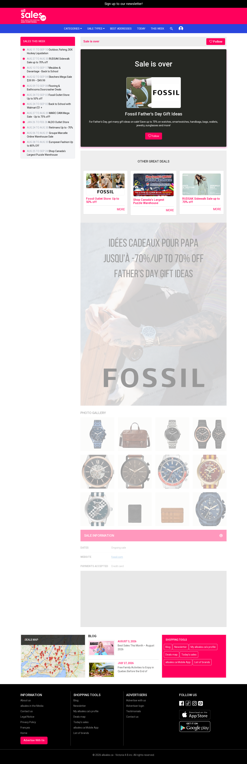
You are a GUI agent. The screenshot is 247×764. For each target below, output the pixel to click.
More (121, 209)
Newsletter (180, 647)
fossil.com (117, 556)
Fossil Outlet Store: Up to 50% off (102, 200)
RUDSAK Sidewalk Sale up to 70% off (201, 200)
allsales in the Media (31, 705)
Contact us (26, 711)
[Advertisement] (153, 599)
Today (141, 28)
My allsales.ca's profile (203, 647)
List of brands (202, 662)
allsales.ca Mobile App (178, 662)
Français (25, 727)
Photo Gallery (93, 413)
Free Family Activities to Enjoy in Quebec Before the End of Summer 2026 (136, 671)
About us (25, 700)
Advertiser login (135, 705)
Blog (168, 647)
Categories (72, 28)
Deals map (171, 654)
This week (157, 28)
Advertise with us (136, 700)
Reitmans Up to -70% (61, 127)
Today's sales (189, 654)
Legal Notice (27, 716)
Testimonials (133, 711)
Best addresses (121, 28)
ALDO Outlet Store (58, 122)
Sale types (95, 28)
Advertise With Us (34, 740)
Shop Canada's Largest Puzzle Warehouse (148, 201)
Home (23, 733)
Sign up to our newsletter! (124, 4)
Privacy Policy (28, 722)
